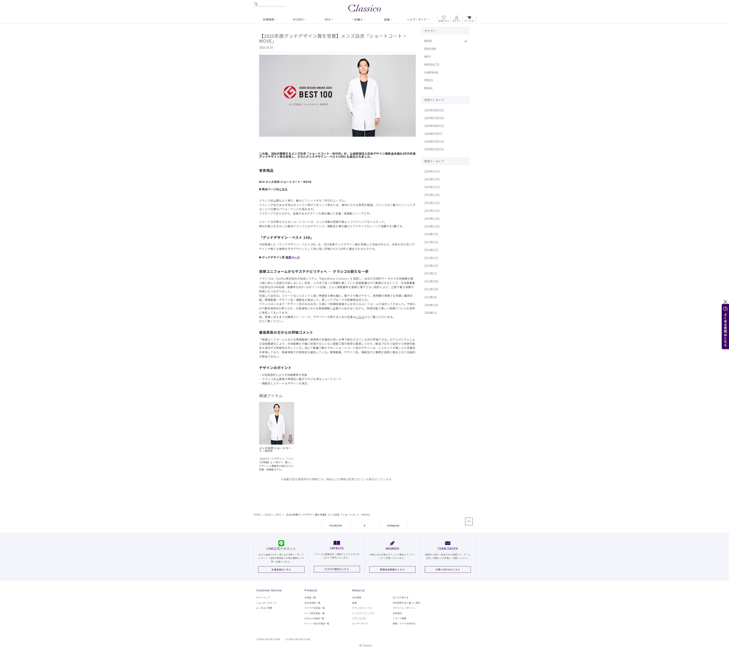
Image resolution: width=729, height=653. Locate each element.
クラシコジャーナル (362, 607)
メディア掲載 (399, 618)
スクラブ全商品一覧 (315, 607)
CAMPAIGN (431, 72)
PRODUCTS (431, 64)
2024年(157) (432, 187)
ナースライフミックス (363, 613)
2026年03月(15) (434, 149)
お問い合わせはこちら (448, 569)
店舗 (354, 602)
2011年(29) (431, 289)
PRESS (428, 80)
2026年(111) (432, 171)
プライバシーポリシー (404, 607)
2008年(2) (430, 313)
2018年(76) (431, 234)
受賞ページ (293, 257)
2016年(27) (431, 250)
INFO (427, 56)
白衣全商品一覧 (312, 602)
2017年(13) (431, 242)
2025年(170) (432, 179)
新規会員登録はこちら (392, 569)
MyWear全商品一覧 (314, 618)
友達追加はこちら (281, 569)
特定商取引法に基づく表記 (406, 602)
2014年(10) (431, 265)
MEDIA (428, 88)
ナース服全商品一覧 (315, 613)
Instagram (393, 525)
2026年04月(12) (434, 141)
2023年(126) (432, 195)
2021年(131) (432, 210)
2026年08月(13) (434, 110)
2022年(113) (432, 203)
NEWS (428, 41)
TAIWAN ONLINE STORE (268, 639)
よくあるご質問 (264, 607)
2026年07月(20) (434, 118)
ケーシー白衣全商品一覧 (317, 623)
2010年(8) (430, 297)
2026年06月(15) (434, 126)
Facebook (335, 525)
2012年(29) (431, 281)
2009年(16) (431, 305)
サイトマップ (263, 597)
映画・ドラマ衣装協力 (404, 623)
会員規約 (397, 613)
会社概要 (356, 597)
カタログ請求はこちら (336, 569)
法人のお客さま (401, 597)
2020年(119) (432, 218)
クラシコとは (359, 618)
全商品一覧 (310, 597)
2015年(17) (431, 258)
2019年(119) (432, 226)
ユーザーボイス (360, 623)
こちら (283, 189)
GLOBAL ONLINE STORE (298, 639)
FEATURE (430, 49)
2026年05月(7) (433, 134)
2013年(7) (430, 273)
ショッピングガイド (266, 602)
